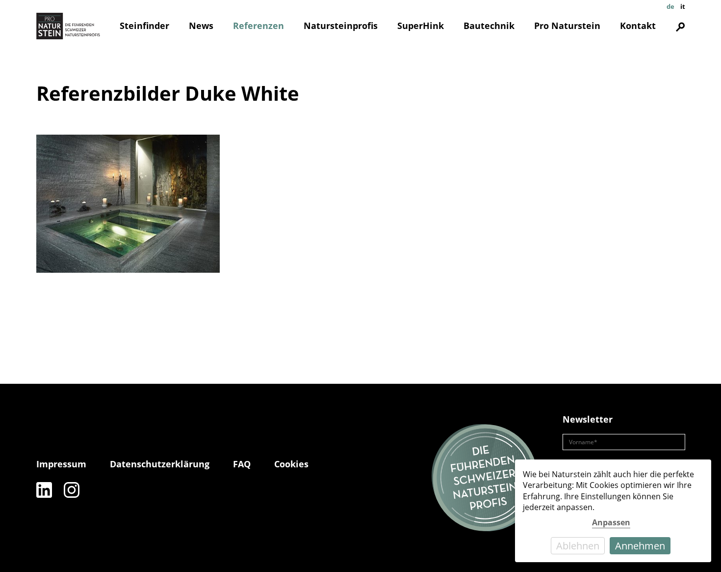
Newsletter (588, 419)
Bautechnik (489, 25)
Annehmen (640, 545)
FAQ (242, 464)
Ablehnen (577, 545)
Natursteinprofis (341, 25)
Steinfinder (144, 25)
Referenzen (258, 25)
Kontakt (638, 25)
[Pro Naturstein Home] (68, 26)
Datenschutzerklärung (159, 464)
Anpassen (611, 522)
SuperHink (420, 25)
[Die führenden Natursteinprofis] (485, 478)
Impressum (61, 464)
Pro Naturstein (567, 25)
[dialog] (613, 510)
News (201, 25)
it (682, 6)
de (670, 6)
